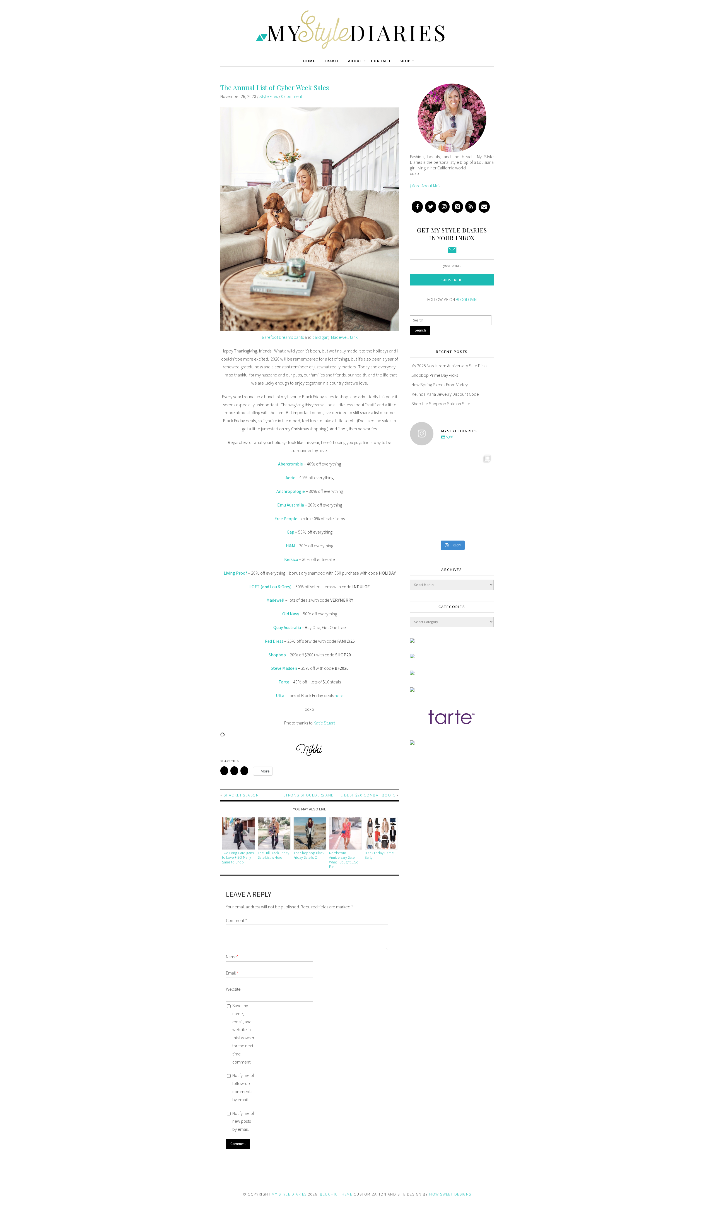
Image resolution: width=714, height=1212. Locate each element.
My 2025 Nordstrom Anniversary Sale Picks (449, 365)
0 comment (291, 96)
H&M (290, 545)
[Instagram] (444, 207)
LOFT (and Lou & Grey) (270, 586)
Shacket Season (241, 795)
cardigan (320, 337)
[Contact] (484, 207)
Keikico (291, 559)
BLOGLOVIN (466, 299)
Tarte (284, 682)
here (339, 695)
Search (420, 330)
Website (233, 989)
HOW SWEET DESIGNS (450, 1194)
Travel (332, 60)
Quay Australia (287, 627)
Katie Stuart (324, 723)
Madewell (275, 600)
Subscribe (452, 279)
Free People (285, 518)
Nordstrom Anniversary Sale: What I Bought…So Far (343, 860)
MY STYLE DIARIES (289, 1194)
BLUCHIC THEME (336, 1194)
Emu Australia (290, 505)
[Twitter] (430, 207)
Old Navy (290, 613)
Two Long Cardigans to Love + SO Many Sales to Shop (238, 858)
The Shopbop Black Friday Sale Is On (308, 855)
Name (232, 956)
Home (309, 60)
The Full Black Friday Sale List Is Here (273, 855)
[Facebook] (417, 207)
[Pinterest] (457, 207)
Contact (381, 60)
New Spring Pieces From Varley (439, 384)
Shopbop (277, 654)
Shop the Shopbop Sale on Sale (440, 403)
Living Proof (235, 573)
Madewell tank (344, 337)
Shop (405, 60)
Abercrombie (290, 464)
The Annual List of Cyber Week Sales (274, 87)
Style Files (268, 96)
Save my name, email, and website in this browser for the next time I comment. (243, 1034)
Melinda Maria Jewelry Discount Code (445, 394)
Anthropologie (290, 491)
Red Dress (274, 641)
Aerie (290, 477)
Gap (290, 532)
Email (232, 973)
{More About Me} (425, 185)
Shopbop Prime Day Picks (434, 375)
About (355, 60)
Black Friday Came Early (379, 855)
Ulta (280, 695)
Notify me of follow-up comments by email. (243, 1087)
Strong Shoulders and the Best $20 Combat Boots (339, 795)
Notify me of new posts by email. (243, 1121)
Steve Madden (284, 668)
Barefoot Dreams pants (283, 337)
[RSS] (470, 207)
